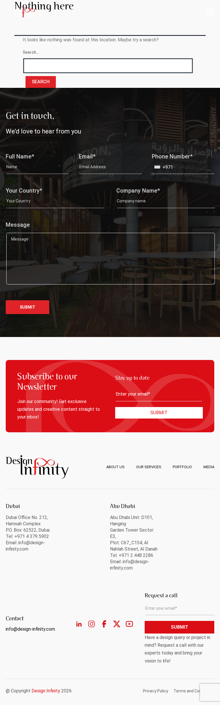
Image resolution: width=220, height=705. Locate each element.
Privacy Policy (155, 691)
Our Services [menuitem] (148, 467)
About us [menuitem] (115, 467)
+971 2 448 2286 (136, 555)
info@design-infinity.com (30, 629)
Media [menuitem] (208, 467)
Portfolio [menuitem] (182, 467)
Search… (31, 52)
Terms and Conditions (194, 691)
